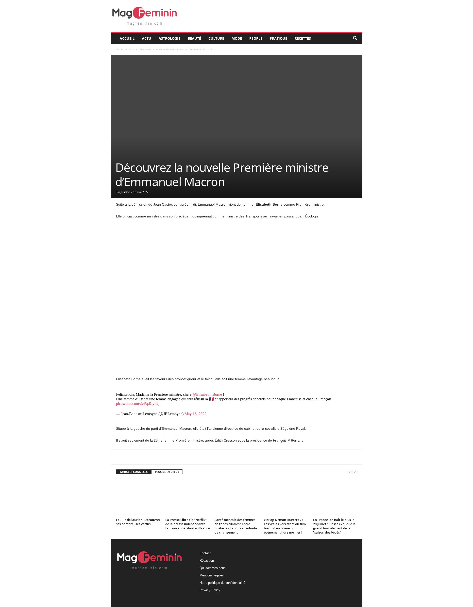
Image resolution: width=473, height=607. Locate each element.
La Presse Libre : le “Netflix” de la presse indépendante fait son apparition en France (187, 524)
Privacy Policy (210, 590)
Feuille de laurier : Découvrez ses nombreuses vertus (138, 522)
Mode (237, 38)
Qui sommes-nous (213, 568)
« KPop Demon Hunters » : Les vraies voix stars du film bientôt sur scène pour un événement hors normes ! (285, 526)
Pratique (278, 38)
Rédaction (207, 560)
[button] (355, 38)
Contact (205, 553)
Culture (216, 38)
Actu (146, 38)
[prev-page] (349, 472)
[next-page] (355, 472)
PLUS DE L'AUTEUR (167, 472)
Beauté (194, 38)
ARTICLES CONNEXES (134, 472)
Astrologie (169, 38)
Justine (125, 192)
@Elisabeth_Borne (207, 394)
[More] (233, 457)
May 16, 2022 (195, 414)
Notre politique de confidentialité (222, 583)
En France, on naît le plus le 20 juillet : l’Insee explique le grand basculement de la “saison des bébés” (334, 526)
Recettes (303, 38)
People (255, 38)
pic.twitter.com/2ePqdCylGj (137, 403)
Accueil (127, 38)
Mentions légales (212, 575)
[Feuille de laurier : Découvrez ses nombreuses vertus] (138, 497)
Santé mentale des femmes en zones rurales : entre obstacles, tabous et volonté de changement (236, 526)
